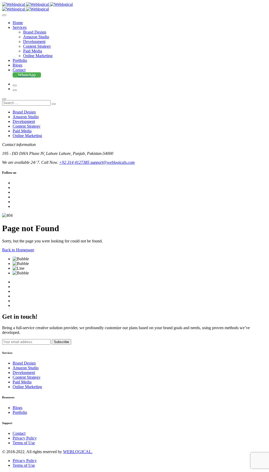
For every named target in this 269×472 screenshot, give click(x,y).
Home (18, 22)
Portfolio (20, 60)
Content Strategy (37, 46)
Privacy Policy (25, 438)
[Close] (4, 99)
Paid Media (32, 51)
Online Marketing (38, 55)
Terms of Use (24, 443)
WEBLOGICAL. (77, 451)
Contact (19, 70)
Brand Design (34, 32)
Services (20, 27)
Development (34, 41)
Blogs (17, 65)
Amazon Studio (36, 37)
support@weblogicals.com (112, 162)
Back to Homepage (18, 250)
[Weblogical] (37, 4)
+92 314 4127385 (74, 162)
